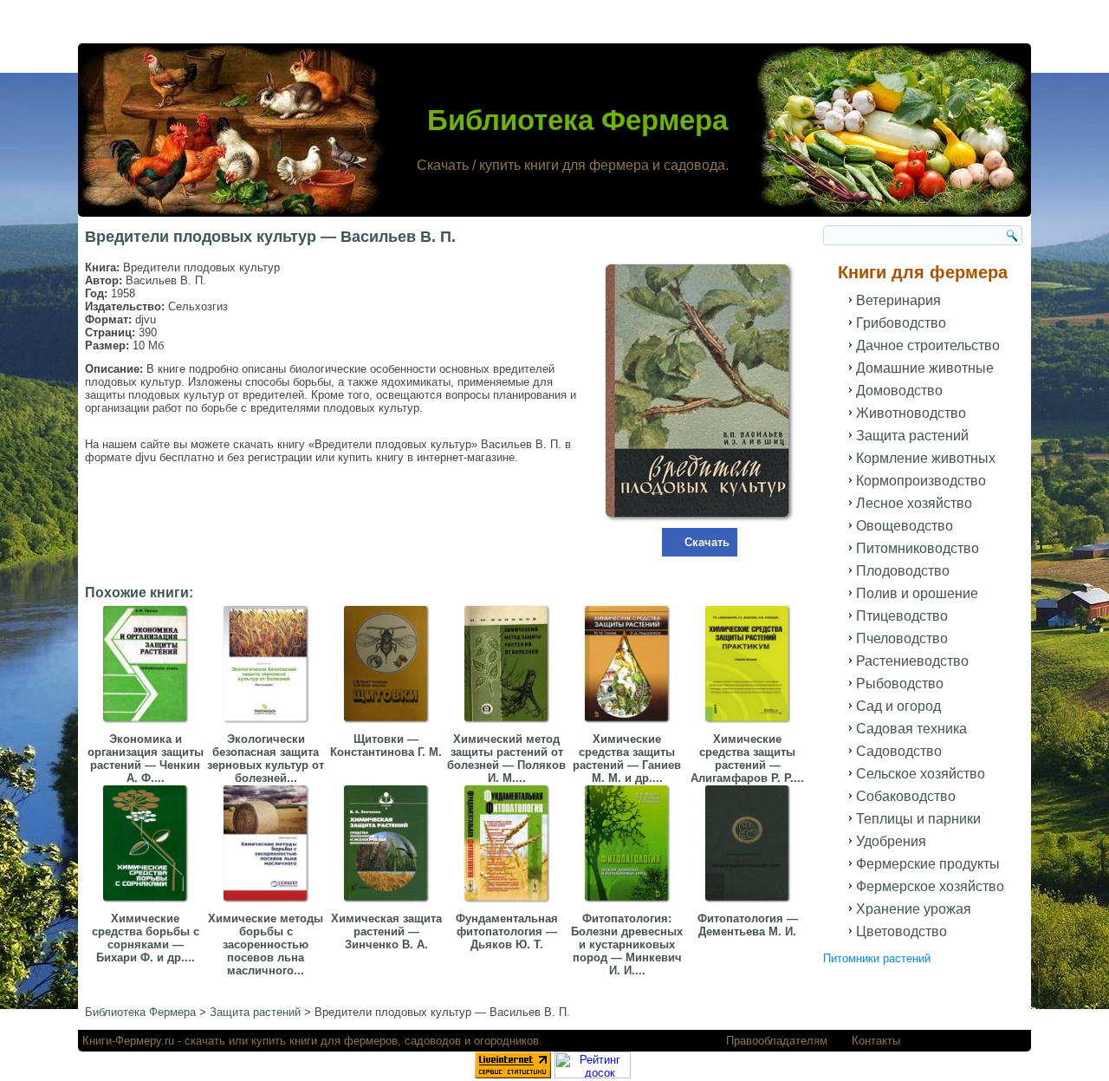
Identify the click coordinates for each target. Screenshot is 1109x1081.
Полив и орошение (917, 593)
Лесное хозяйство (914, 503)
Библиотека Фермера (577, 120)
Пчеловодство (902, 638)
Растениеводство (912, 661)
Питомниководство (917, 548)
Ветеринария (898, 300)
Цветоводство (901, 931)
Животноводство (911, 413)
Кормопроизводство (921, 480)
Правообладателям (776, 1040)
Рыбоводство (900, 683)
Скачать (707, 542)
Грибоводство (901, 323)
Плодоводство (903, 570)
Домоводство (899, 390)
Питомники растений (877, 958)
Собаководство (906, 796)
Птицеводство (902, 616)
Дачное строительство (928, 345)
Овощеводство (904, 525)
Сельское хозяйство (920, 773)
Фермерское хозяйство (930, 886)
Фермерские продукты (928, 863)
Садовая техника (911, 728)
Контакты (876, 1040)
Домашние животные (925, 368)
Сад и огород (898, 706)
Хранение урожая (913, 909)
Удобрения (891, 841)
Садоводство (899, 751)
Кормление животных (926, 458)
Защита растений (912, 435)
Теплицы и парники (918, 818)
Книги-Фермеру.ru (128, 1040)
